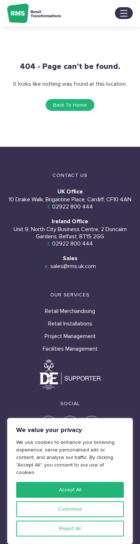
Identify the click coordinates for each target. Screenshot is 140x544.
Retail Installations (70, 323)
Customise (70, 509)
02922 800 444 (72, 206)
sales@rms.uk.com (73, 266)
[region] (70, 481)
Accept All (70, 490)
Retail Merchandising (70, 311)
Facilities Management (70, 348)
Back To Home (70, 105)
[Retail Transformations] (34, 13)
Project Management (70, 336)
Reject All (70, 528)
